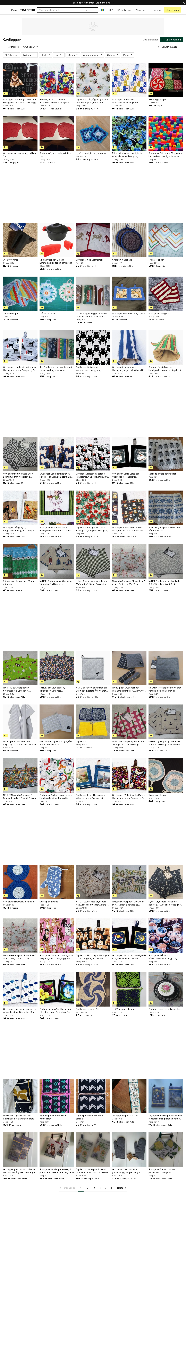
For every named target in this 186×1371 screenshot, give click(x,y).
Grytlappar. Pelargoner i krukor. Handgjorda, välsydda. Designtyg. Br (92, 529)
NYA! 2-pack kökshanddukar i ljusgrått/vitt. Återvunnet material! (19, 743)
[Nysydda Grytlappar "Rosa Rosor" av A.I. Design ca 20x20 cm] (129, 561)
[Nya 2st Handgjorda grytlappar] (93, 133)
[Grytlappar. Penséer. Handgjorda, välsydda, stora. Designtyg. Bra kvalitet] (57, 989)
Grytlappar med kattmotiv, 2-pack (128, 313)
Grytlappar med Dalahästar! (89, 260)
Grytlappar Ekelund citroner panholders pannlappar (162, 1171)
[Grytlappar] (93, 721)
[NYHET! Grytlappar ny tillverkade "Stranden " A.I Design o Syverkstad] (57, 561)
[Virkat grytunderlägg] (129, 240)
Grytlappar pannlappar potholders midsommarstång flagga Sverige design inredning (165, 1117)
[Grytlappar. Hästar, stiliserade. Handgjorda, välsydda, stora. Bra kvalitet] (93, 454)
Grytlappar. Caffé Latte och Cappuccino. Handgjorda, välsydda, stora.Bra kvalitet (125, 475)
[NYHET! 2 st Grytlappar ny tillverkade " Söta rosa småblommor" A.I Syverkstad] (57, 668)
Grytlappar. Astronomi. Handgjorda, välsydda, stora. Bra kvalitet (129, 957)
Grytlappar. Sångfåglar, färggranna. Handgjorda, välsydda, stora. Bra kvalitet (20, 529)
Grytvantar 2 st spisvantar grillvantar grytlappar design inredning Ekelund (126, 1171)
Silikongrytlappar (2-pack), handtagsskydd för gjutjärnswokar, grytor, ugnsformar (56, 261)
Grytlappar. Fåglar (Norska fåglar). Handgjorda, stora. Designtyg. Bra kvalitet (128, 797)
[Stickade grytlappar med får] (166, 454)
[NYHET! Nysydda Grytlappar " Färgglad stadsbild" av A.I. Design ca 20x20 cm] (20, 775)
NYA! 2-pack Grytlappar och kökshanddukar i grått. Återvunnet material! (128, 689)
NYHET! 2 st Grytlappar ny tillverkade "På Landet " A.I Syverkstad (16, 689)
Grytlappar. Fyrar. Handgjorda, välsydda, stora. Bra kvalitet (90, 796)
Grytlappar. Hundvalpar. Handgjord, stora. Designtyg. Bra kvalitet (93, 957)
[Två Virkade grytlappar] (129, 989)
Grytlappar (81, 741)
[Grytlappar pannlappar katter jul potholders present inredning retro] (57, 1149)
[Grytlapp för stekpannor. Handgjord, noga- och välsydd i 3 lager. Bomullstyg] (129, 347)
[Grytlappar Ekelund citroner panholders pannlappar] (166, 1149)
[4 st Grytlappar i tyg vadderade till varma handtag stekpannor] (57, 347)
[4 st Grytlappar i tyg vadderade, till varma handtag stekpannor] (93, 294)
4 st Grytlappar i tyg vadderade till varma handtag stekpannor (56, 368)
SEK (111, 10)
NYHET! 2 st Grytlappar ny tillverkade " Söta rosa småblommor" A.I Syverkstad (53, 689)
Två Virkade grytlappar (123, 1009)
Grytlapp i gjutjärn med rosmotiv (164, 1009)
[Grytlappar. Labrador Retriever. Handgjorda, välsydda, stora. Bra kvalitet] (57, 454)
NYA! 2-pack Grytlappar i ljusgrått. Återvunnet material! (56, 743)
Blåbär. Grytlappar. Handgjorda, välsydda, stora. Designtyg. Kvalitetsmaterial (127, 155)
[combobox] (63, 10)
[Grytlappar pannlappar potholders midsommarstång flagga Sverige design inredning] (166, 1096)
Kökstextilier (13, 47)
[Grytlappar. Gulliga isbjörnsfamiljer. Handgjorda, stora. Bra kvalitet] (57, 775)
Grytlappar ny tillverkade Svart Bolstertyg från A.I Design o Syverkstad (18, 475)
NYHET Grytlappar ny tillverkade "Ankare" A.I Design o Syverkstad (164, 743)
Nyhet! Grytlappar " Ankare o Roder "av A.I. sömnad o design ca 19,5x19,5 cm (165, 903)
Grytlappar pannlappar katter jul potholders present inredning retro (57, 1171)
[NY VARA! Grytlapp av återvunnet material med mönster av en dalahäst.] (166, 668)
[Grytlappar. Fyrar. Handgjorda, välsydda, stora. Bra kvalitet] (93, 775)
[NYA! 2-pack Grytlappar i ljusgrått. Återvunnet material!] (57, 721)
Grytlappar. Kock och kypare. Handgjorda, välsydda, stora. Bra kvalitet (55, 529)
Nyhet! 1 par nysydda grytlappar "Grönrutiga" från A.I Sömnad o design (91, 583)
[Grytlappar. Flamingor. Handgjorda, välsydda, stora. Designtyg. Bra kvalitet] (20, 989)
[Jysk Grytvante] (20, 240)
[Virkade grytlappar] (166, 80)
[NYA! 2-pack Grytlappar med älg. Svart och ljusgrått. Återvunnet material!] (93, 668)
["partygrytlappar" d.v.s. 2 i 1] (129, 1096)
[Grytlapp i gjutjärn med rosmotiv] (166, 989)
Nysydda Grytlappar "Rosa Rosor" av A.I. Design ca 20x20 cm (128, 582)
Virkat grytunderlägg (122, 260)
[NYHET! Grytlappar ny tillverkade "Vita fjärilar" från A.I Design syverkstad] (129, 721)
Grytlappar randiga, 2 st (160, 313)
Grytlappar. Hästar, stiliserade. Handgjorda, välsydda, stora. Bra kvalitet (92, 475)
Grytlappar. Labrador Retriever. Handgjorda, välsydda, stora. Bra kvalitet (55, 475)
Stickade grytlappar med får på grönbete (18, 582)
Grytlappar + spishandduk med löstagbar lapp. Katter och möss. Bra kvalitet (128, 529)
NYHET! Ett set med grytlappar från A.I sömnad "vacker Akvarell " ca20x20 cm (92, 903)
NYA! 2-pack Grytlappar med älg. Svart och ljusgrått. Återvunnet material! (92, 689)
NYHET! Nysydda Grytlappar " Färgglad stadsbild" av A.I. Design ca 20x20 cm (19, 797)
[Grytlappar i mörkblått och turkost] (20, 882)
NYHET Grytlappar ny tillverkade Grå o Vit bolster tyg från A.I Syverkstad (164, 583)
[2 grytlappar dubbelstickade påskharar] (93, 1096)
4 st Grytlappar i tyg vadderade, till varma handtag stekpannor (92, 315)
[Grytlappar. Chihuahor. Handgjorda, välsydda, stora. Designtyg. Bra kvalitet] (57, 935)
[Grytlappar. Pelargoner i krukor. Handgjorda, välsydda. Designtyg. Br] (93, 508)
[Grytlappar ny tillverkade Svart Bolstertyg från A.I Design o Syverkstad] (20, 454)
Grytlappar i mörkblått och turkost (19, 901)
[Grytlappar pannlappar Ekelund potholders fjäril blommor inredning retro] (93, 1149)
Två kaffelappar (47, 313)
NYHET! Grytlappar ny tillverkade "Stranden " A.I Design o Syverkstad (56, 583)
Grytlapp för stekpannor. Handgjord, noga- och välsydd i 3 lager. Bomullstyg (128, 369)
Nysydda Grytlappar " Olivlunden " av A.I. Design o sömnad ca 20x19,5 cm (128, 903)
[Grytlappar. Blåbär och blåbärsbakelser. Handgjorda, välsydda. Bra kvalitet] (166, 935)
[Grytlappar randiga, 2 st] (166, 294)
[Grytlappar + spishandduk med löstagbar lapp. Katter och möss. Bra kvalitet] (129, 508)
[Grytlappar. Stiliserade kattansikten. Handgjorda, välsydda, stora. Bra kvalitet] (93, 347)
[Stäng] (183, 2)
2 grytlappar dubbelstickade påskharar (89, 1117)
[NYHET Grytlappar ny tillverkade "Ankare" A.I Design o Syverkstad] (166, 721)
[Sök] (86, 9)
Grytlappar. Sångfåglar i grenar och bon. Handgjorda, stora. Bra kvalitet (93, 101)
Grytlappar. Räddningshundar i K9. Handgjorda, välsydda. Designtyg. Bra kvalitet (19, 101)
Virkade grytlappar (158, 99)
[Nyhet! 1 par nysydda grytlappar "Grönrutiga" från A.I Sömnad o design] (93, 561)
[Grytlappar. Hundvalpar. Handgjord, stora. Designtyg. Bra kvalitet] (93, 935)
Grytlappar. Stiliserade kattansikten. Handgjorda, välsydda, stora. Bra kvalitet (89, 369)
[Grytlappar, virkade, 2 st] (93, 989)
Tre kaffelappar (156, 260)
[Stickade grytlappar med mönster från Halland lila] (166, 508)
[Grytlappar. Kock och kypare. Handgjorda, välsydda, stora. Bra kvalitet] (57, 508)
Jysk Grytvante (10, 260)
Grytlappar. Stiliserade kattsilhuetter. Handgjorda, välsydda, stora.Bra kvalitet (125, 101)
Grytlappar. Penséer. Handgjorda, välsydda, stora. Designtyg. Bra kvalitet (56, 1011)
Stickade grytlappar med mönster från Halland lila (165, 529)
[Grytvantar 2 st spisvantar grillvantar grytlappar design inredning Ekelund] (129, 1149)
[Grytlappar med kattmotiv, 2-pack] (129, 294)
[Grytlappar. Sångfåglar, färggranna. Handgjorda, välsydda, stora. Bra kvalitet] (20, 508)
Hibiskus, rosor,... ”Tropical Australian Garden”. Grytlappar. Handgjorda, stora (54, 101)
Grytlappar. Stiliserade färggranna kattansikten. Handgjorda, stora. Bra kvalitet (165, 155)
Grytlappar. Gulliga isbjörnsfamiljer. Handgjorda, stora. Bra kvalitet (56, 796)
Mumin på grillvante (49, 901)
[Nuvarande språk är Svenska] (102, 10)
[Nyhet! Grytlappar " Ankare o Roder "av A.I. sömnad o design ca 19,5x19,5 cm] (166, 882)
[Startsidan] (27, 10)
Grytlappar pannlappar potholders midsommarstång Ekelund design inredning (19, 1171)
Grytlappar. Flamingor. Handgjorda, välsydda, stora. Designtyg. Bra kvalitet (20, 1011)
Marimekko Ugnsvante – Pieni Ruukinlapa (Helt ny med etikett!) (19, 1117)
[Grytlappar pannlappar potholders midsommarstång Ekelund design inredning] (20, 1149)
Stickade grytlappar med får (162, 473)
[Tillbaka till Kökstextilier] (4, 47)
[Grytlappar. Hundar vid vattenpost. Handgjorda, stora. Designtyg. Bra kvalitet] (20, 347)
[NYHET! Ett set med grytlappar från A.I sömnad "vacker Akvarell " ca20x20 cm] (93, 882)
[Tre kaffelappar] (166, 240)
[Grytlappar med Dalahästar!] (93, 240)
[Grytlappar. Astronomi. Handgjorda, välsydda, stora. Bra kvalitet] (129, 935)
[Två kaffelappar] (57, 294)
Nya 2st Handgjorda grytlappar (91, 153)
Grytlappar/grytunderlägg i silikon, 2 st (19, 154)
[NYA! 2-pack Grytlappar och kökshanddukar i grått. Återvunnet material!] (129, 668)
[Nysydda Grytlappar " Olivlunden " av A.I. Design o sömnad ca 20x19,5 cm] (129, 882)
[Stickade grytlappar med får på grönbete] (20, 561)
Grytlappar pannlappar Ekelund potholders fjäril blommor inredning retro (93, 1171)
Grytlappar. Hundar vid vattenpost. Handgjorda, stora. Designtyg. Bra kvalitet (20, 369)
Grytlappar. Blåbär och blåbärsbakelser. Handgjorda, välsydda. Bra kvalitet (163, 957)
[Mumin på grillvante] (57, 882)
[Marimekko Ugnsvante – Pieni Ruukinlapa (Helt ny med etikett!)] (20, 1096)
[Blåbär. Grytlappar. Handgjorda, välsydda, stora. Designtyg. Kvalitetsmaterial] (129, 133)
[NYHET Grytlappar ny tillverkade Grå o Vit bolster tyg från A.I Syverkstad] (166, 561)
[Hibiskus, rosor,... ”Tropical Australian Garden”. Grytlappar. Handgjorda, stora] (57, 80)
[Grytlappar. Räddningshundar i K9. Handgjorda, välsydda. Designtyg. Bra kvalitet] (20, 80)
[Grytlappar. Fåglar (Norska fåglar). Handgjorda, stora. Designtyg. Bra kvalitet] (129, 775)
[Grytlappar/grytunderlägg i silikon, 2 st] (20, 133)
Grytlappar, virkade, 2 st (87, 1009)
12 (111, 1188)
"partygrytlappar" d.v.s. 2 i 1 (126, 1115)
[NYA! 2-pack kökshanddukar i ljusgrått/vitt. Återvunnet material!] (20, 721)
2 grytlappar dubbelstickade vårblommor (53, 1117)
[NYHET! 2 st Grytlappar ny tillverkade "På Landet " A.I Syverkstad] (20, 668)
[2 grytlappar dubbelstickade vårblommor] (57, 1096)
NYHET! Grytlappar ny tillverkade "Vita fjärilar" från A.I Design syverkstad (128, 743)
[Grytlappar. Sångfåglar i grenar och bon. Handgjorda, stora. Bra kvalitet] (93, 80)
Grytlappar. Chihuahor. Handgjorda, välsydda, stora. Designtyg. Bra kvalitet (57, 957)
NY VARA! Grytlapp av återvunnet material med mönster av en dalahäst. (165, 689)
